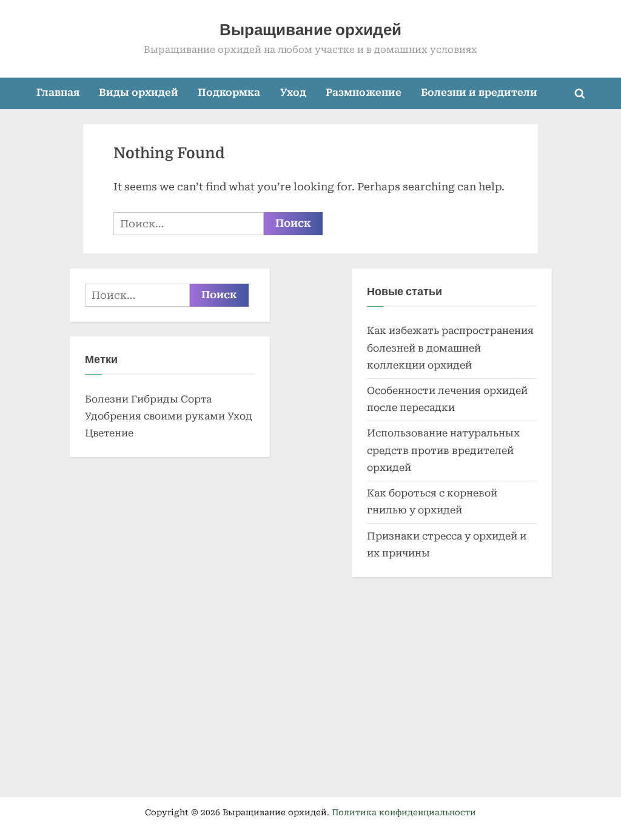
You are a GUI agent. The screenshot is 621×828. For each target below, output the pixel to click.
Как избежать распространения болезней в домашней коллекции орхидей (450, 348)
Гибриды (154, 399)
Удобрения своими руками (155, 416)
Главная (57, 92)
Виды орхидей (138, 92)
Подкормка (229, 92)
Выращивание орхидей (310, 30)
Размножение (363, 92)
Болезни (107, 399)
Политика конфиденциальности (404, 812)
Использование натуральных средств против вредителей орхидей (443, 450)
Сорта (196, 399)
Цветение (109, 433)
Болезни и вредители (479, 92)
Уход (293, 92)
